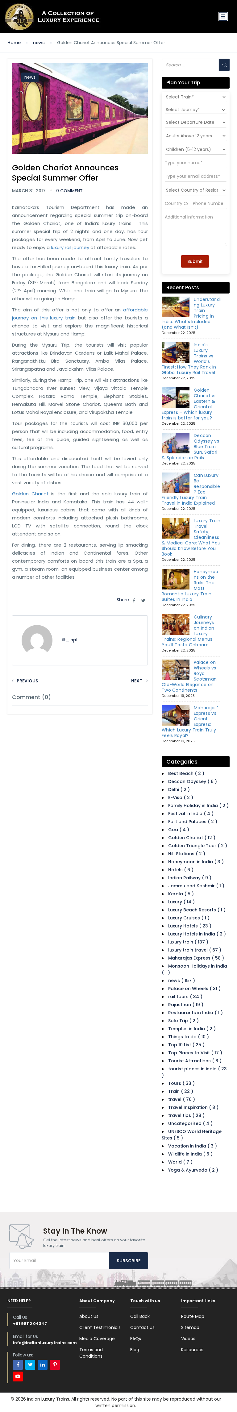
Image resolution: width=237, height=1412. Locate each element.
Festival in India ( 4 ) (191, 813)
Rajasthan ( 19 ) (185, 1005)
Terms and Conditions (91, 1353)
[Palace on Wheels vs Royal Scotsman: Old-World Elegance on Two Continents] (175, 670)
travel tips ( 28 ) (186, 1115)
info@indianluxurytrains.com (45, 1343)
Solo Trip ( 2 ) (183, 1021)
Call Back (140, 1316)
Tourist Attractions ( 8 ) (195, 1061)
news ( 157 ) (181, 980)
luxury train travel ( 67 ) (194, 950)
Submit (195, 261)
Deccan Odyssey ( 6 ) (192, 781)
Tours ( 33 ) (181, 1083)
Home (14, 43)
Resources (192, 1350)
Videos (188, 1338)
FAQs (135, 1338)
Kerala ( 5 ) (181, 894)
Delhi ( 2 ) (179, 789)
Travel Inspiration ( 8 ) (193, 1107)
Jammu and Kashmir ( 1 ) (196, 886)
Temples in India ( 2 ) (192, 1029)
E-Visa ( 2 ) (180, 797)
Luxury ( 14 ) (181, 902)
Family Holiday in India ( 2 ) (198, 805)
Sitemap (190, 1327)
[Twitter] (30, 1365)
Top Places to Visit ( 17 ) (195, 1053)
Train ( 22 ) (180, 1091)
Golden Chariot (30, 493)
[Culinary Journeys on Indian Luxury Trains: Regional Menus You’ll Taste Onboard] (175, 624)
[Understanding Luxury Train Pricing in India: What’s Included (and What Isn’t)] (175, 307)
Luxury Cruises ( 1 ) (189, 918)
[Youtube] (18, 1376)
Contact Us (142, 1327)
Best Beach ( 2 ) (186, 773)
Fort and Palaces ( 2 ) (192, 821)
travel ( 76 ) (181, 1099)
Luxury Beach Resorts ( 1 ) (197, 910)
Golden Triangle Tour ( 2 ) (197, 846)
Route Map (192, 1316)
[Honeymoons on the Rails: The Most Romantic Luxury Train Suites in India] (175, 579)
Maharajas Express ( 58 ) (196, 958)
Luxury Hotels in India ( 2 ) (197, 934)
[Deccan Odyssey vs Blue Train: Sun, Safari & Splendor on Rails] (175, 443)
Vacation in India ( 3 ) (192, 1146)
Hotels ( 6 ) (180, 870)
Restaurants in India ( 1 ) (195, 1013)
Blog (134, 1350)
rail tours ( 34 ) (185, 996)
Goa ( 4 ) (178, 830)
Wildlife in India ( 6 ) (190, 1154)
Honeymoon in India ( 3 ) (196, 862)
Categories (182, 761)
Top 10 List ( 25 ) (186, 1045)
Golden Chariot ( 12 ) (191, 838)
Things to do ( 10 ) (188, 1037)
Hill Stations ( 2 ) (186, 854)
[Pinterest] (55, 1365)
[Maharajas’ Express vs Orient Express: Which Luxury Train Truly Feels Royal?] (175, 715)
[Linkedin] (43, 1365)
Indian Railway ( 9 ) (189, 878)
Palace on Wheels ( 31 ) (194, 988)
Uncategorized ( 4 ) (190, 1123)
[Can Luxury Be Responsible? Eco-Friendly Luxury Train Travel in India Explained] (175, 483)
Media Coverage (97, 1338)
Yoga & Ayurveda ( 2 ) (193, 1170)
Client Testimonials (100, 1327)
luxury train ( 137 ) (188, 942)
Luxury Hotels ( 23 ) (189, 926)
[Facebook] (18, 1365)
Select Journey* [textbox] (183, 109)
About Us (88, 1316)
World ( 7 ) (180, 1162)
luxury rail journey (70, 247)
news (39, 43)
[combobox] (196, 109)
